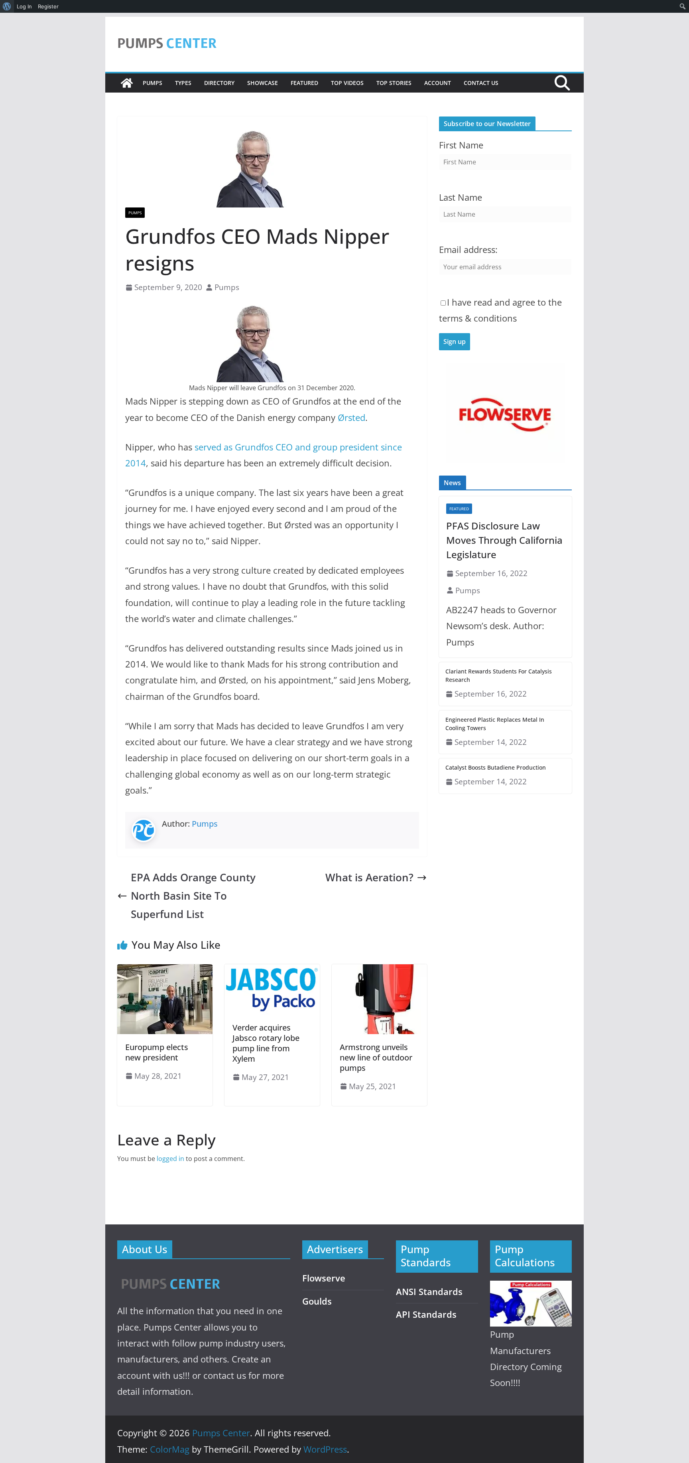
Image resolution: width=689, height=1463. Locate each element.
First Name (461, 145)
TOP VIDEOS (347, 83)
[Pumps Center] (126, 83)
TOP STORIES (393, 83)
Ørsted (351, 417)
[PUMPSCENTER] (170, 1275)
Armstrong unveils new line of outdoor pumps (376, 1057)
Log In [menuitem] (24, 6)
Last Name (460, 197)
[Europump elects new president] (165, 969)
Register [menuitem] (48, 6)
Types (183, 83)
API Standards (426, 1314)
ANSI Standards (429, 1291)
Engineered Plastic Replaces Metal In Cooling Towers (494, 724)
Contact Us (481, 83)
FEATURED (304, 83)
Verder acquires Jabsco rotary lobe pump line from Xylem (265, 1043)
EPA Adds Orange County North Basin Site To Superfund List (193, 896)
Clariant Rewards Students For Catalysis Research (498, 675)
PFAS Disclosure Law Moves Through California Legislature (504, 540)
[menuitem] (7, 6)
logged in (170, 1158)
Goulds (317, 1301)
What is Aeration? (369, 878)
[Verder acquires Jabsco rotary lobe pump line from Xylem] (272, 969)
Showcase (262, 83)
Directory (219, 83)
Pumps (152, 83)
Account (437, 83)
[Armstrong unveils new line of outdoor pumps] (379, 969)
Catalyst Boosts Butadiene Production (495, 767)
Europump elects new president (156, 1052)
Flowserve (323, 1278)
